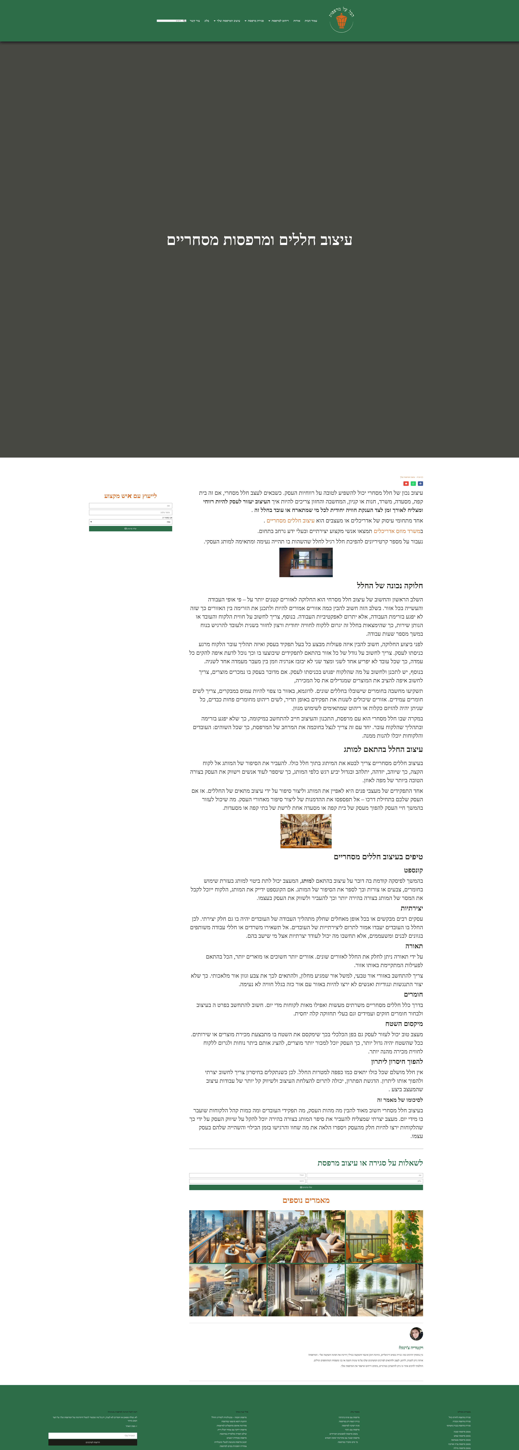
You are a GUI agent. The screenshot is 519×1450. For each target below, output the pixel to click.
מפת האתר (130, 1426)
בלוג (206, 20)
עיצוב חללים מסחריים (291, 520)
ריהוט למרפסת (280, 20)
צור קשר (195, 20)
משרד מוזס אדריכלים (397, 531)
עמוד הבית (311, 20)
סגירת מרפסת (256, 20)
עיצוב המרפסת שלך (228, 20)
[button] (420, 483)
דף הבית (420, 477)
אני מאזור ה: (167, 517)
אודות (296, 20)
